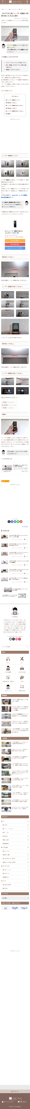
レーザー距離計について (14, 100)
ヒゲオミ (15, 617)
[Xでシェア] (9, 521)
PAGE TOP (16, 1091)
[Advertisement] (15, 135)
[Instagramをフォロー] (16, 639)
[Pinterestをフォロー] (19, 639)
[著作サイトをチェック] (10, 639)
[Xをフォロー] (13, 639)
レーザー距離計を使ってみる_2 (15, 111)
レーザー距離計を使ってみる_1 (15, 105)
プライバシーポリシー (8, 1103)
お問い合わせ (22, 1102)
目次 (13, 96)
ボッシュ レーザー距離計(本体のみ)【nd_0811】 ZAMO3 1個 (14, 232)
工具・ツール (6, 481)
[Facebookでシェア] (12, 521)
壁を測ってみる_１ (12, 103)
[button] (27, 647)
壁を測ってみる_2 (12, 108)
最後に (9, 114)
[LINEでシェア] (18, 521)
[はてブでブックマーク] (15, 521)
